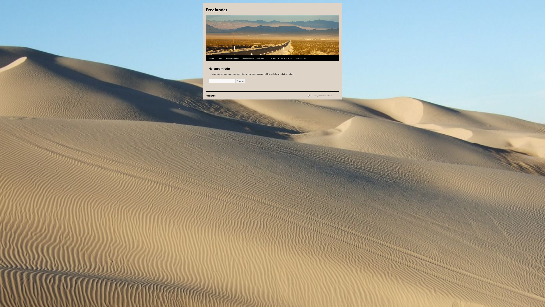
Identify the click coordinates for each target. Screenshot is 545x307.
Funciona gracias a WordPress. (321, 96)
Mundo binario (248, 58)
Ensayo (220, 58)
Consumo (260, 58)
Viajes (211, 58)
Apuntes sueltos (232, 58)
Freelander (217, 10)
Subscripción (300, 58)
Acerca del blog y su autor (281, 58)
